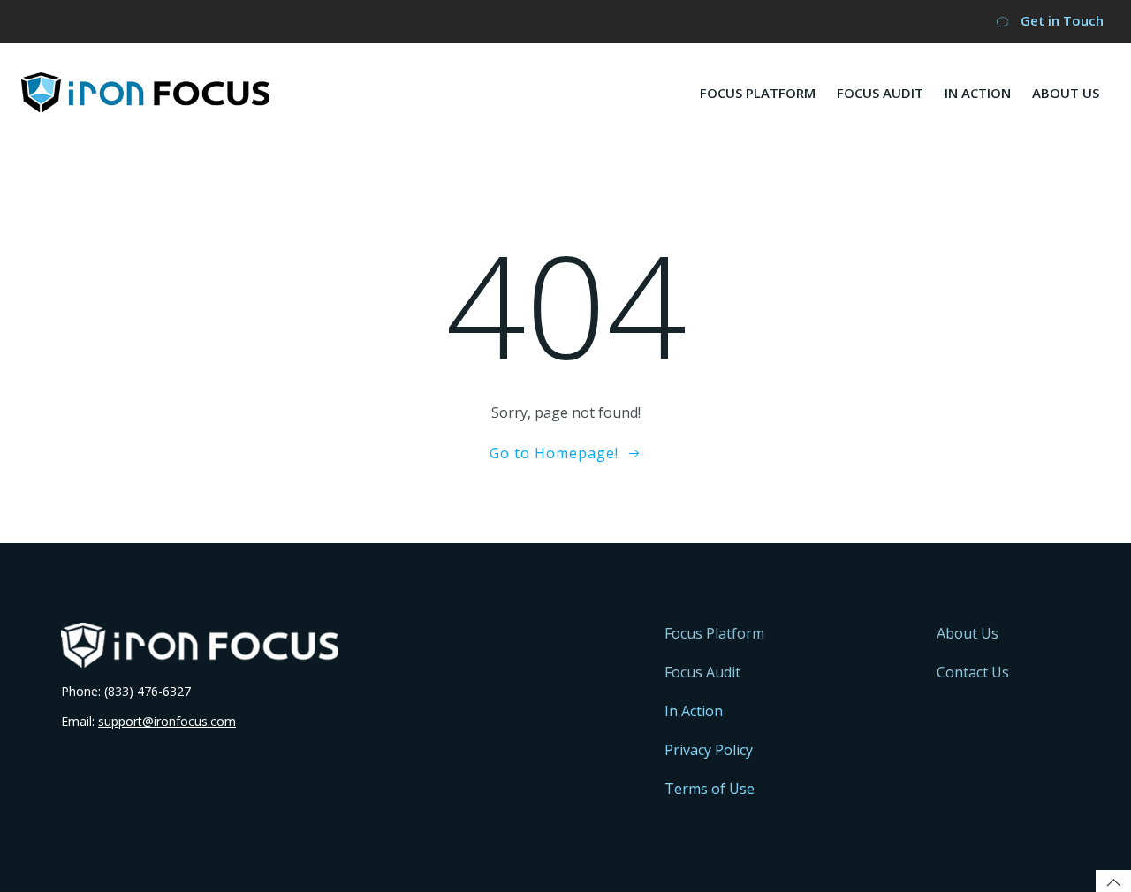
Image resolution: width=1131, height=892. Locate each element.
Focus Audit (880, 93)
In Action (978, 93)
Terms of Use (709, 788)
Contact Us (973, 672)
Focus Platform (758, 93)
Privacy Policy (708, 750)
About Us (1065, 93)
